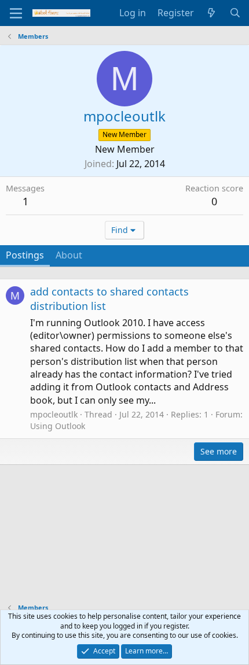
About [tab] (69, 255)
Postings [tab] (25, 255)
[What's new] (212, 13)
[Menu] (16, 13)
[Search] (235, 13)
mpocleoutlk (54, 414)
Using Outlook (57, 425)
